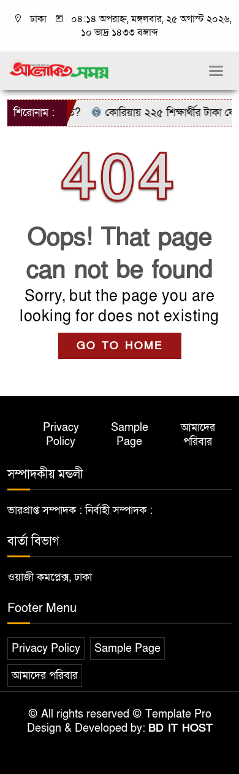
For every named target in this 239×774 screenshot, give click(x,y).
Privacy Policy (61, 434)
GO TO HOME (120, 346)
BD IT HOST (180, 728)
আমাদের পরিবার (198, 434)
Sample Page (129, 434)
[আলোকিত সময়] (59, 69)
